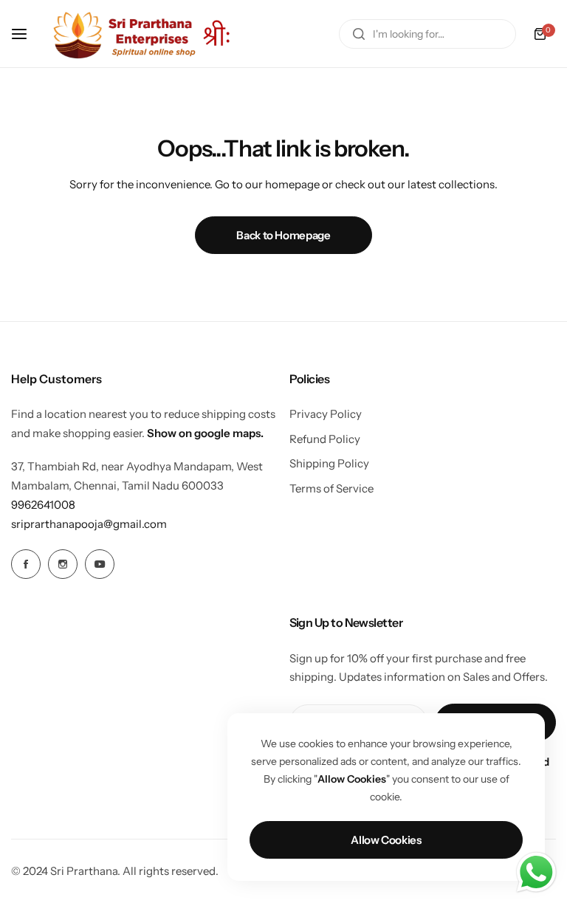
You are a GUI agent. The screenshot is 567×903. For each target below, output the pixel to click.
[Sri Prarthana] (143, 33)
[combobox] (427, 34)
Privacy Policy (325, 414)
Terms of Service (331, 488)
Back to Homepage (283, 235)
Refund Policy (324, 439)
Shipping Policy (329, 463)
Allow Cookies (386, 840)
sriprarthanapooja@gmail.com (89, 524)
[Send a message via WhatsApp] (536, 872)
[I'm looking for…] (359, 34)
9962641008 (43, 505)
